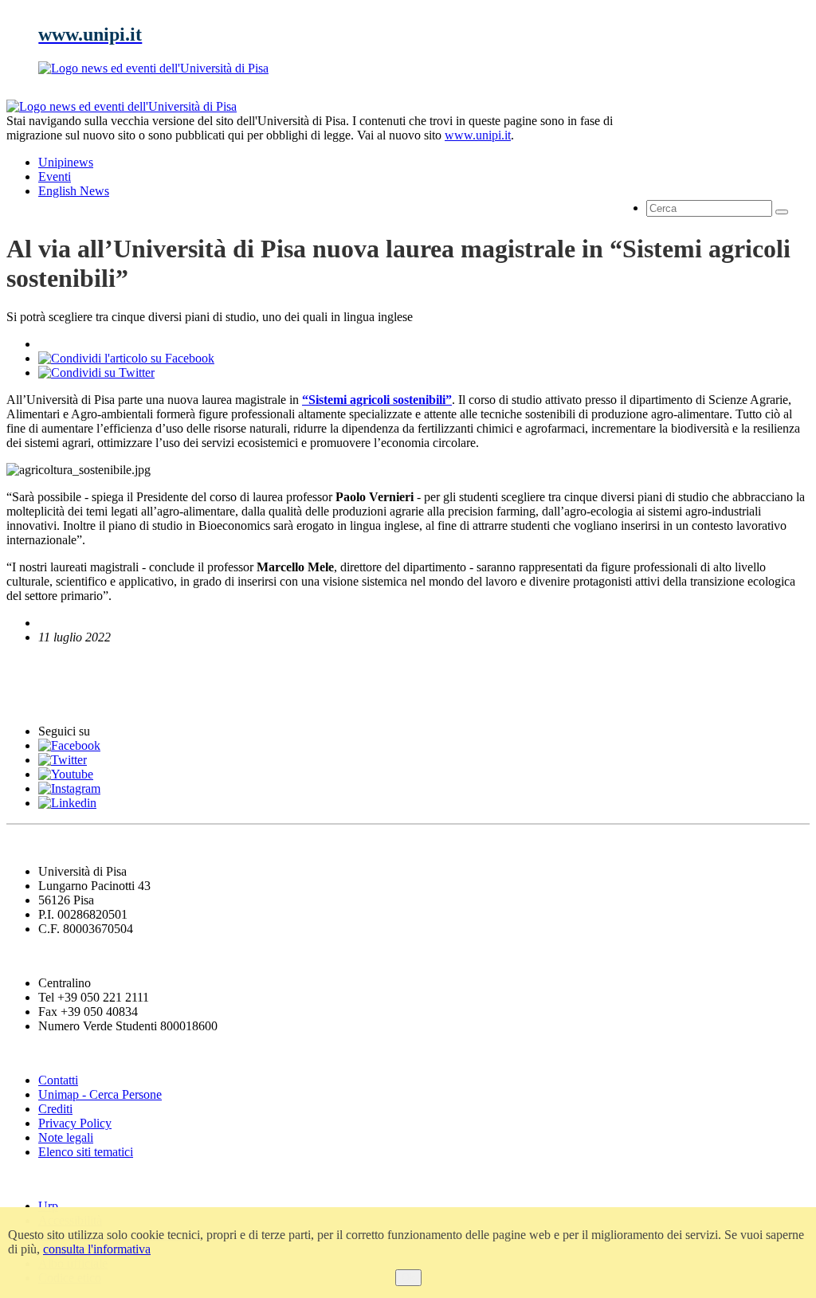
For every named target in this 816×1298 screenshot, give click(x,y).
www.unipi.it (478, 135)
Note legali (65, 1137)
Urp (48, 1206)
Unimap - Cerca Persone (100, 1094)
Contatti (58, 1080)
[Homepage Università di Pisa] (738, 154)
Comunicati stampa (70, 700)
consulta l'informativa (97, 1249)
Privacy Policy (75, 1123)
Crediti (55, 1109)
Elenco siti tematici (85, 1152)
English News (50, 668)
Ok (408, 1278)
